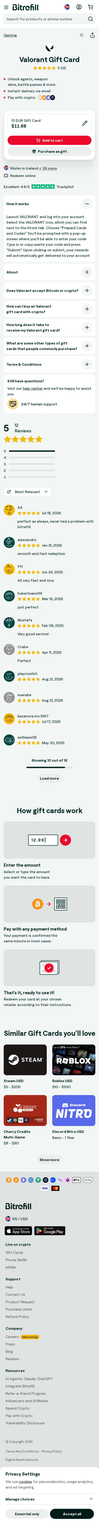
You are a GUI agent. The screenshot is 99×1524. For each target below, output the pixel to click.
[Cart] (91, 7)
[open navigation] (6, 7)
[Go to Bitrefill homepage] (25, 7)
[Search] (90, 19)
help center (33, 388)
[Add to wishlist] (81, 35)
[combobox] (45, 19)
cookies (25, 1481)
